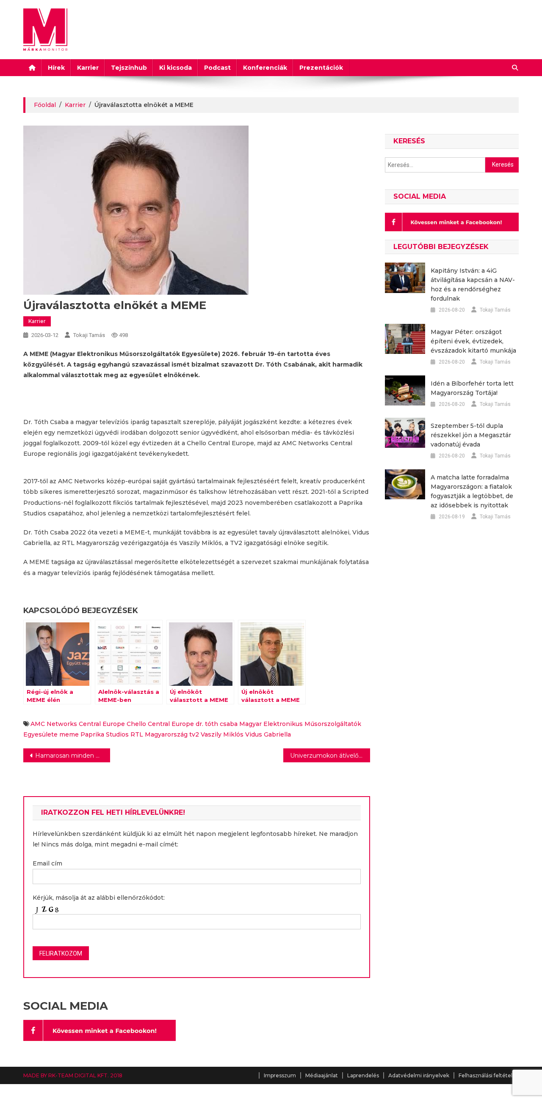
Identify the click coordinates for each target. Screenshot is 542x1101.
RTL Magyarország (159, 734)
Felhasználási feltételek (489, 1075)
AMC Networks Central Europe (77, 724)
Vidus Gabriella (268, 734)
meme (69, 734)
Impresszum (280, 1075)
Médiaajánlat (321, 1075)
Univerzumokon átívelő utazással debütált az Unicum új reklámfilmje (330, 755)
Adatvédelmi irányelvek (418, 1075)
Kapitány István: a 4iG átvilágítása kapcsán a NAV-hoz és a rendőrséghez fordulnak (473, 284)
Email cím (47, 863)
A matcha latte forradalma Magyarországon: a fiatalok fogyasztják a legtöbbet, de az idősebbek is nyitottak (472, 491)
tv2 (194, 734)
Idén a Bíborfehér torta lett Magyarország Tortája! (472, 388)
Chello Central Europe (160, 724)
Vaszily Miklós (222, 734)
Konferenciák (265, 67)
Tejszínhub (129, 67)
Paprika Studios (104, 734)
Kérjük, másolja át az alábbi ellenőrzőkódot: (99, 897)
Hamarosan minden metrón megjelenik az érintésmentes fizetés (72, 755)
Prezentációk (321, 67)
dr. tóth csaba (217, 724)
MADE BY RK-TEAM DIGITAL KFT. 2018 (72, 1075)
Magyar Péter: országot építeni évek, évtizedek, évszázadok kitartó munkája (473, 341)
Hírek (56, 67)
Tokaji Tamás (89, 335)
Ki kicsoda (175, 67)
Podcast (217, 67)
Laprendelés (363, 1075)
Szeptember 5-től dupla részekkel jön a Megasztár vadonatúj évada (471, 435)
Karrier (88, 67)
